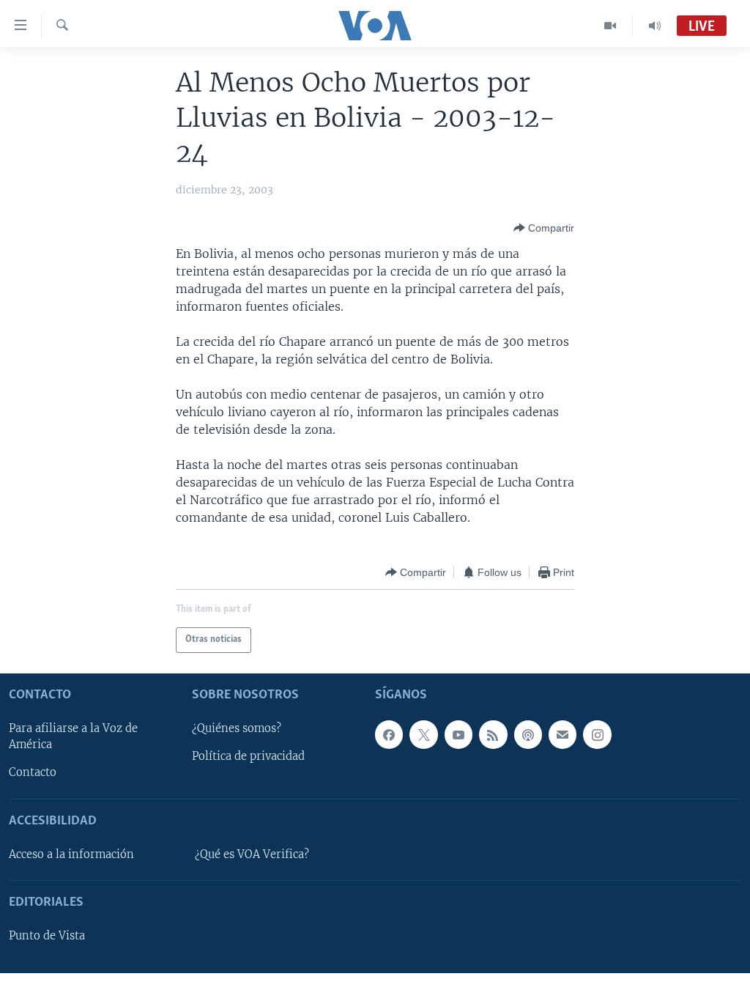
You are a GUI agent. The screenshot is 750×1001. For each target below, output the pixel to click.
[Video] (610, 26)
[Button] (543, 228)
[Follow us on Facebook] (389, 734)
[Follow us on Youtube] (458, 734)
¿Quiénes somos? (236, 728)
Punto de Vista (47, 935)
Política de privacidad (248, 756)
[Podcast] (528, 734)
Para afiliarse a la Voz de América (73, 736)
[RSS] (493, 734)
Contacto (32, 772)
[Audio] (655, 26)
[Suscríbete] (562, 734)
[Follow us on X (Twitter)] (423, 734)
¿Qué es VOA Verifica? (252, 854)
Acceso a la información (71, 854)
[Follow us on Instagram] (597, 734)
